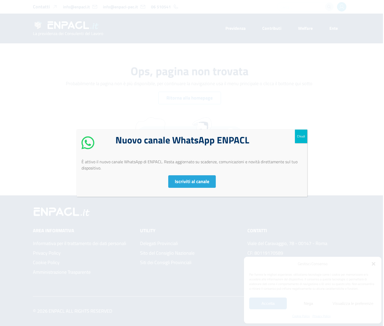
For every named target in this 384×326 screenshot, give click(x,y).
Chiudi (301, 136)
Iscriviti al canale (192, 181)
